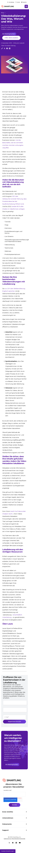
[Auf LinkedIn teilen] (9, 48)
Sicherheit (22, 838)
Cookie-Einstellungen (7, 851)
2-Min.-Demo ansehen (11, 38)
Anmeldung (11, 2)
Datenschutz (8, 838)
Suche (18, 2)
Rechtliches (15, 838)
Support (5, 830)
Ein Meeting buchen (8, 34)
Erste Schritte (7, 812)
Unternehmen (7, 818)
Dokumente (7, 824)
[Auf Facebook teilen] (7, 48)
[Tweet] (4, 48)
